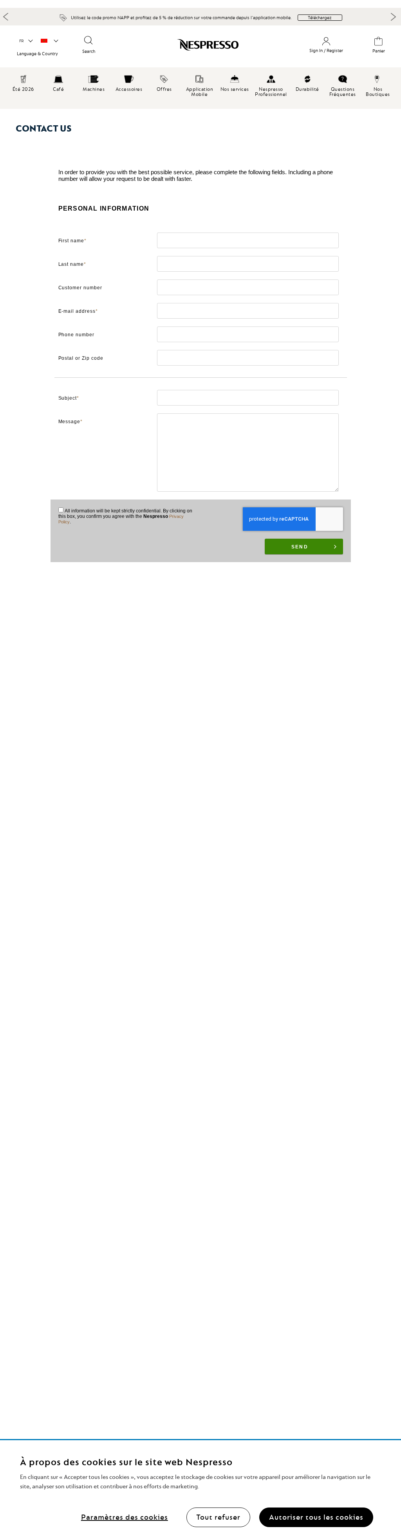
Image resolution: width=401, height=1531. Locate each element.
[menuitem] (58, 82)
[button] (25, 41)
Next (393, 17)
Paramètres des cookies (124, 1517)
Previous (6, 16)
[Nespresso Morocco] (191, 47)
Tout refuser (218, 1517)
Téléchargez (320, 17)
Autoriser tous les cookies (316, 1517)
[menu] (200, 88)
